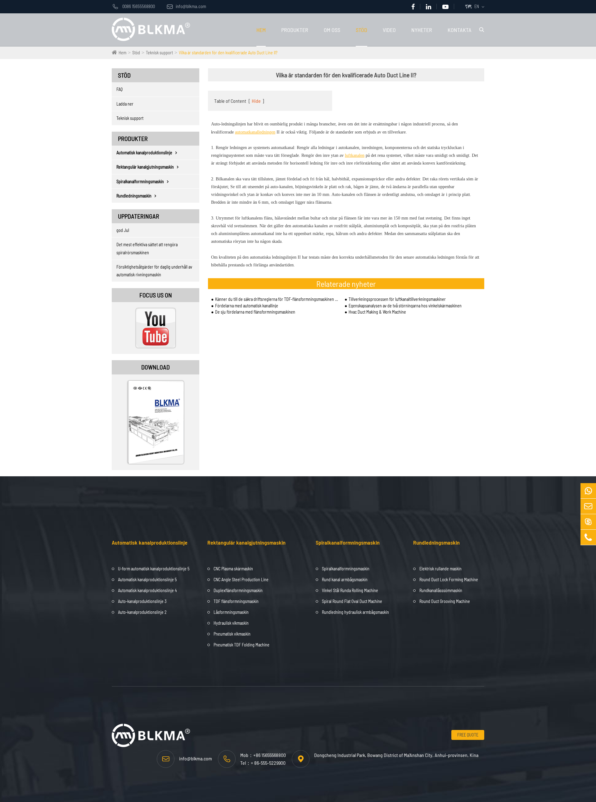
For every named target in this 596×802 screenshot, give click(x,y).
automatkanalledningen (255, 132)
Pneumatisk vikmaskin (232, 634)
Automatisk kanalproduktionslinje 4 (147, 590)
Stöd (361, 29)
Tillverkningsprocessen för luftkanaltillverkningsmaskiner (397, 299)
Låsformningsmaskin (231, 612)
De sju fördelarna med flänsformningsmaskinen (255, 312)
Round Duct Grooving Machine (444, 601)
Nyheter (421, 29)
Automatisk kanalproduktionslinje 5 (147, 579)
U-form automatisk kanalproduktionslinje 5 (153, 568)
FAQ (119, 89)
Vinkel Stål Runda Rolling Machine (350, 590)
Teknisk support (159, 52)
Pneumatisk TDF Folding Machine (241, 644)
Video (389, 29)
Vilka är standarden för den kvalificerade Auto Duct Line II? (228, 52)
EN (476, 6)
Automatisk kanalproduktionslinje (144, 152)
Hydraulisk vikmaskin (231, 623)
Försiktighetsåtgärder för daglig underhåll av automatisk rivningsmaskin (154, 270)
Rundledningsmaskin (133, 195)
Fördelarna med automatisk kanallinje (246, 305)
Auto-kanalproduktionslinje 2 (142, 612)
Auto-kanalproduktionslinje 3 (142, 601)
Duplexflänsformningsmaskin (238, 590)
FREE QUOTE (467, 734)
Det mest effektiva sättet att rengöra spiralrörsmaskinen (147, 248)
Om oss (332, 29)
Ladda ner (124, 103)
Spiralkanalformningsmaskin (140, 181)
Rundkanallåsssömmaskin (440, 590)
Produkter (294, 29)
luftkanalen (354, 155)
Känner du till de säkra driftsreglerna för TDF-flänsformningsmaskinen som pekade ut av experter (276, 299)
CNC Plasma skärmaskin (233, 568)
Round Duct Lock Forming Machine (448, 579)
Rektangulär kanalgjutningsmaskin (145, 167)
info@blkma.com (186, 6)
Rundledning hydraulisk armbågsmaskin (355, 612)
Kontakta (460, 29)
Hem (261, 29)
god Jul (122, 230)
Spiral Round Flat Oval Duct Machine (352, 601)
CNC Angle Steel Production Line (241, 579)
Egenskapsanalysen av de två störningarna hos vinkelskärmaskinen (405, 305)
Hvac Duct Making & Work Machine (377, 312)
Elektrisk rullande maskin (440, 568)
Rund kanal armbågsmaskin (345, 579)
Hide (256, 101)
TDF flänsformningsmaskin (236, 601)
